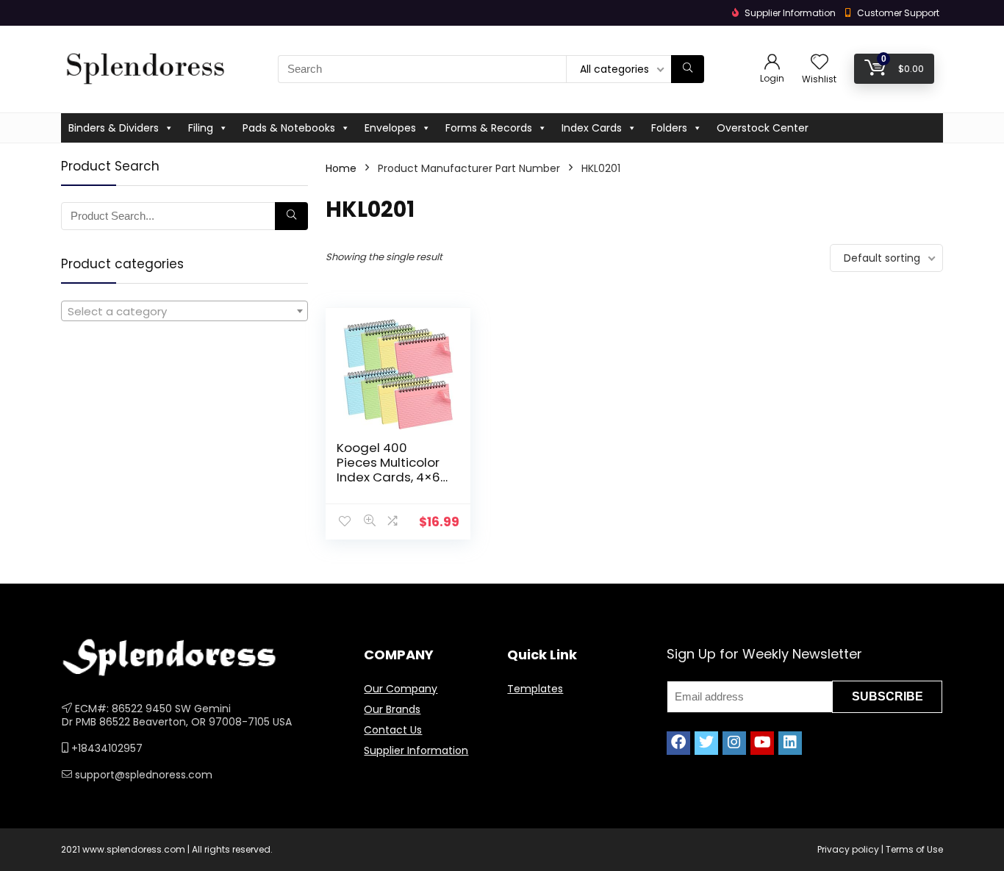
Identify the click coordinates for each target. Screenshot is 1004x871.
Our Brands (392, 709)
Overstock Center (762, 128)
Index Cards (592, 128)
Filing (200, 128)
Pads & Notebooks (289, 128)
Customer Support (898, 13)
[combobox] (184, 311)
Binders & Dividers (113, 128)
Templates (535, 688)
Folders (669, 128)
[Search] (687, 69)
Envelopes (390, 128)
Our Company (400, 688)
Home (341, 168)
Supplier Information (416, 750)
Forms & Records (488, 128)
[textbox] (184, 311)
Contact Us (393, 730)
